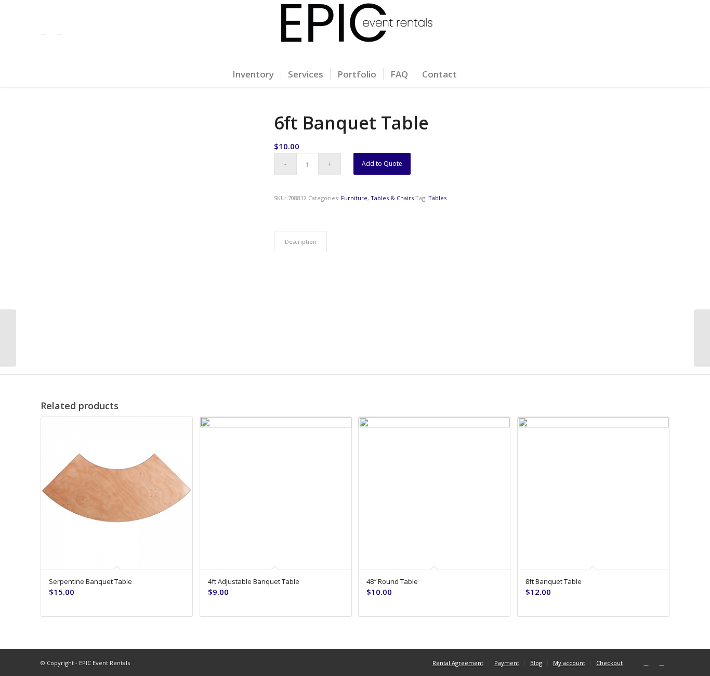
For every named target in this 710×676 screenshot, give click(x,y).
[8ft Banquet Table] (702, 338)
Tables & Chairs (392, 198)
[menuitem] (253, 74)
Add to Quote (382, 163)
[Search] (470, 74)
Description (301, 241)
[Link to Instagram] (59, 30)
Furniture (354, 198)
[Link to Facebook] (43, 30)
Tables (437, 198)
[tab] (300, 241)
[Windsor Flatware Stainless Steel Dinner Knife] (8, 338)
